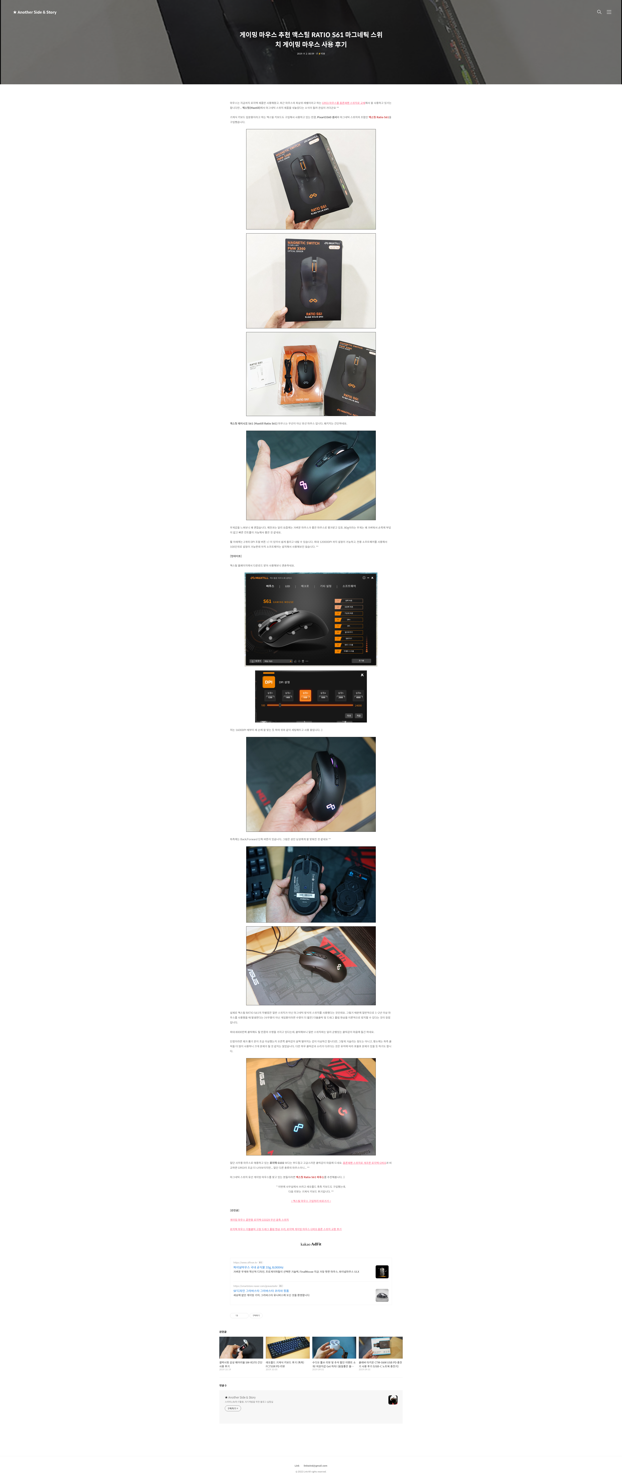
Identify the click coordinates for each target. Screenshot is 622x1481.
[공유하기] (241, 1315)
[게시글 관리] (245, 1315)
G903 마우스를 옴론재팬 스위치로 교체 (343, 103)
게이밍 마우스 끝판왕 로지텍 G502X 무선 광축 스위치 (259, 1220)
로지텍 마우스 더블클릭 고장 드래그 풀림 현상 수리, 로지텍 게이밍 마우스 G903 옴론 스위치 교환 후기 (286, 1229)
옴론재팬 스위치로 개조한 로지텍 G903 (364, 1163)
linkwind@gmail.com (315, 1465)
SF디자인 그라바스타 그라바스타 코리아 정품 (261, 1291)
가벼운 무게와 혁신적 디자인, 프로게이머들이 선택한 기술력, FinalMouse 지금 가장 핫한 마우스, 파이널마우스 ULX (296, 1271)
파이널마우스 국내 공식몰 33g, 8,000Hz (258, 1267)
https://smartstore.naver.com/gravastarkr (255, 1286)
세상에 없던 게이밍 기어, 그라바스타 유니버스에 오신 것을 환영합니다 (271, 1295)
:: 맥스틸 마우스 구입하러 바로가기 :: (311, 1201)
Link (297, 1465)
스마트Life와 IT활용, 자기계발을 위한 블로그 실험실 (249, 1401)
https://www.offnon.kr (245, 1262)
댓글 (222, 1385)
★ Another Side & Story (29, 12)
